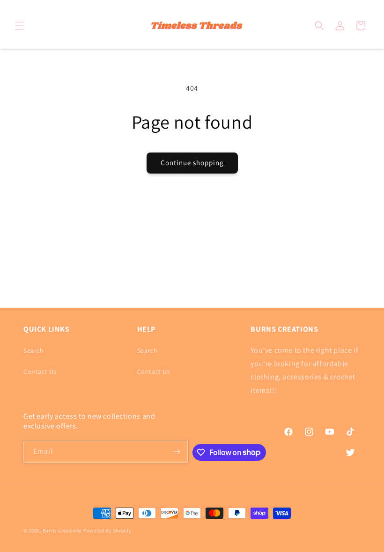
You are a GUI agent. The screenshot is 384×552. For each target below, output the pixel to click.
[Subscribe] (177, 452)
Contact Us (40, 371)
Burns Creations (62, 530)
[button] (19, 25)
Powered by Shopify (107, 530)
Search (33, 350)
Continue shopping (192, 162)
